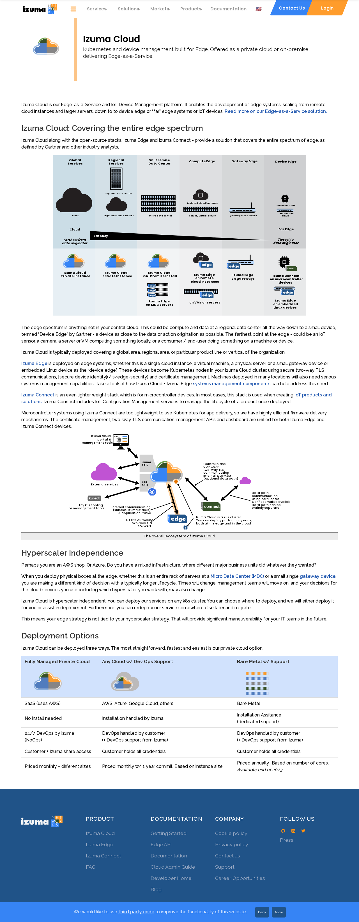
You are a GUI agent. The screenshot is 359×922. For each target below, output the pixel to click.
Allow (279, 912)
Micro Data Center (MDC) (237, 576)
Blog (156, 889)
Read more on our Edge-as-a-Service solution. (276, 111)
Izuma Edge (34, 363)
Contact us (227, 856)
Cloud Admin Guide (173, 867)
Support (224, 867)
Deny (262, 912)
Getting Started (169, 833)
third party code (136, 911)
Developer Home (171, 878)
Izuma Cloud (100, 833)
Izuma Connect (37, 395)
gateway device (317, 576)
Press (286, 840)
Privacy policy (231, 844)
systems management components (231, 383)
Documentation (228, 9)
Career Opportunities (240, 878)
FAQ (91, 867)
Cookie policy (231, 833)
